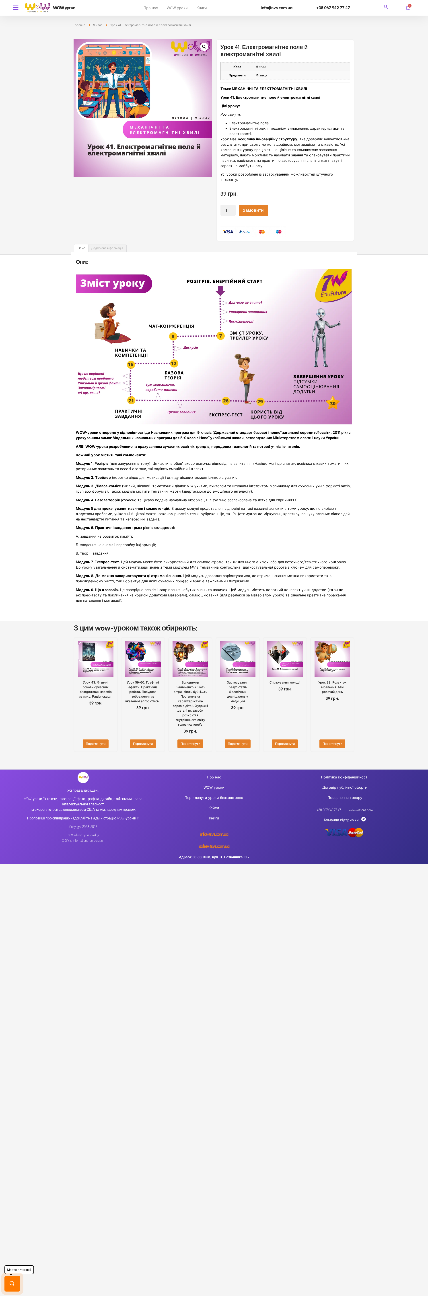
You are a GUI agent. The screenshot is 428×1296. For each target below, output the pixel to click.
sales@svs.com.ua (214, 846)
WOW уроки (177, 8)
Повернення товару (344, 797)
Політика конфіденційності (344, 777)
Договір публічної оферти (344, 787)
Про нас (151, 8)
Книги (202, 8)
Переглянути (95, 743)
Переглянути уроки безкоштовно (214, 797)
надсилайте (80, 818)
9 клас (97, 25)
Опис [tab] (81, 248)
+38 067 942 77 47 (333, 7)
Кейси (214, 808)
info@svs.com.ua (276, 7)
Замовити (253, 210)
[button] (204, 47)
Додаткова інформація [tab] (107, 248)
